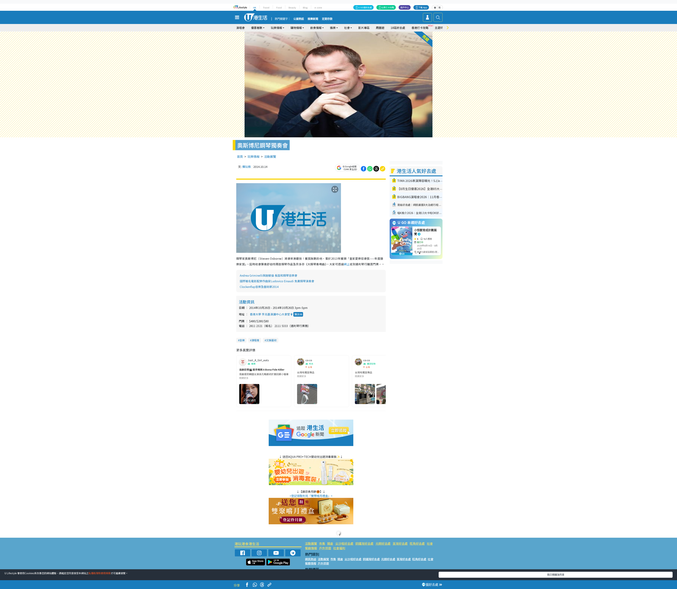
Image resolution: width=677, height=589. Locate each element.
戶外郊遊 (325, 548)
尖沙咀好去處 (344, 543)
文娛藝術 (271, 340)
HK (254, 7)
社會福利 (339, 548)
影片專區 (364, 28)
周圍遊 (380, 28)
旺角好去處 (417, 543)
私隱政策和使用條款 (100, 573)
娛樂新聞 (313, 18)
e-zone (318, 7)
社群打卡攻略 (387, 7)
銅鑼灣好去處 (364, 543)
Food (279, 7)
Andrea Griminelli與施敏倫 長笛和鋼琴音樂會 (268, 275)
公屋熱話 (298, 18)
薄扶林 (298, 314)
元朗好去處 (383, 543)
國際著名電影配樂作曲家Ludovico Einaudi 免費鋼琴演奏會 (277, 281)
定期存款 (327, 18)
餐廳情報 (311, 548)
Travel (266, 7)
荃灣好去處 (400, 543)
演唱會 (240, 28)
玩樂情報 (254, 156)
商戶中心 (404, 7)
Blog (305, 7)
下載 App (422, 7)
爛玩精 (246, 166)
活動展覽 (270, 156)
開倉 (330, 543)
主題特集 (440, 28)
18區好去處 (398, 28)
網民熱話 (310, 559)
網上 (347, 264)
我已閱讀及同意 (555, 574)
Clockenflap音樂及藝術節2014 (259, 287)
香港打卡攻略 (419, 28)
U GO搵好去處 (365, 7)
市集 (322, 543)
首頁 (240, 156)
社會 (430, 543)
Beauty (292, 7)
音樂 (242, 340)
